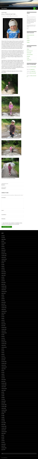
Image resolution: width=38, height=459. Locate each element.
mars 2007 (3, 442)
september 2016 (4, 259)
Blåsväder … (4, 184)
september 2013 (4, 311)
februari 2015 (3, 282)
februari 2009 (3, 401)
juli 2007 (2, 435)
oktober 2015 (3, 273)
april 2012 (3, 336)
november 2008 (3, 406)
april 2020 (3, 235)
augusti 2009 (3, 390)
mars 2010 (3, 377)
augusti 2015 (3, 275)
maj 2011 (2, 352)
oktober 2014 (3, 289)
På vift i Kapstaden (30, 54)
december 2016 (3, 253)
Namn (2, 210)
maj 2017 (2, 244)
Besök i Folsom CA (30, 50)
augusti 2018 (3, 239)
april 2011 (3, 354)
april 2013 (3, 320)
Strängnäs (28, 56)
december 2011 (3, 341)
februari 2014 (3, 302)
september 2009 (4, 388)
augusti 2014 (3, 293)
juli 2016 (2, 262)
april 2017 (3, 246)
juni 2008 (2, 415)
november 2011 (3, 343)
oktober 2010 (3, 365)
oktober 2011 (3, 345)
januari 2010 (3, 381)
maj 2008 (2, 417)
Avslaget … (28, 40)
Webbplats (3, 218)
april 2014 (3, 298)
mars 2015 (3, 280)
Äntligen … (28, 42)
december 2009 (3, 383)
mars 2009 (3, 399)
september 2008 (4, 410)
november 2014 (3, 287)
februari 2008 (3, 422)
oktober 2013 (3, 309)
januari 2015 (3, 284)
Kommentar (3, 197)
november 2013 (3, 307)
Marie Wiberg (4, 8)
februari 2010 (3, 379)
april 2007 (3, 440)
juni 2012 (2, 334)
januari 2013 (3, 325)
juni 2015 (2, 277)
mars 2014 (3, 300)
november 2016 (3, 255)
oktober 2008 (3, 408)
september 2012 (4, 332)
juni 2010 (2, 372)
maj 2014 (2, 296)
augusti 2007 (3, 433)
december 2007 (3, 426)
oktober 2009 (3, 386)
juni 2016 (2, 264)
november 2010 (3, 363)
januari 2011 (3, 359)
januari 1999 (3, 449)
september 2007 (4, 431)
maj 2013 (2, 318)
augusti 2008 (3, 411)
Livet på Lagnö (4, 12)
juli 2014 (2, 295)
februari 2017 (3, 250)
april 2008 (3, 419)
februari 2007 (3, 444)
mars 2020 (3, 237)
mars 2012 (3, 338)
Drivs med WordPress (4, 457)
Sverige (28, 58)
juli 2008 (2, 413)
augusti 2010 (3, 368)
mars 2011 (3, 356)
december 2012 (3, 327)
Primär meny (37, 8)
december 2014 (3, 286)
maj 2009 (2, 395)
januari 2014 (3, 304)
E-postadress (3, 214)
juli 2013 (2, 314)
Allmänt (28, 49)
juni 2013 (2, 316)
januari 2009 (3, 402)
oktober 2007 (3, 429)
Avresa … (28, 36)
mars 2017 (3, 248)
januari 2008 (3, 424)
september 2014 (4, 291)
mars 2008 (3, 420)
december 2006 (3, 447)
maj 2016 (2, 266)
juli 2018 (2, 241)
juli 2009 (2, 392)
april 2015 (3, 278)
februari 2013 (3, 323)
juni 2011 (2, 350)
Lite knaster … (3, 188)
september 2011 (4, 347)
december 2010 (3, 361)
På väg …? (28, 38)
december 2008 (3, 404)
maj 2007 (2, 438)
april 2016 (3, 268)
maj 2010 (2, 374)
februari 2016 (3, 271)
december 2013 (3, 305)
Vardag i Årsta (29, 59)
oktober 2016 (3, 257)
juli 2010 (2, 370)
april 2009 (3, 397)
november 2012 (3, 329)
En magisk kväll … (32, 69)
